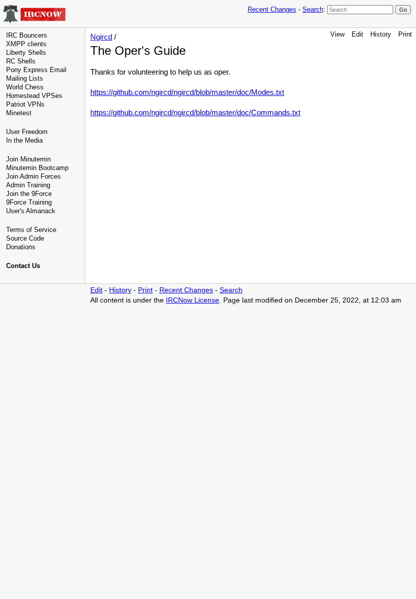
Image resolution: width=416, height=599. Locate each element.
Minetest (18, 113)
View (337, 34)
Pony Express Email (36, 70)
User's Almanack (30, 211)
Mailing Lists (24, 78)
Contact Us (23, 266)
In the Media (24, 140)
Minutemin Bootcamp (37, 168)
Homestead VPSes (34, 95)
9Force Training (29, 202)
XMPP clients (26, 44)
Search (312, 9)
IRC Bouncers (26, 35)
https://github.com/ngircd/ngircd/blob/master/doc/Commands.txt (195, 112)
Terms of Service (31, 230)
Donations (21, 247)
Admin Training (28, 185)
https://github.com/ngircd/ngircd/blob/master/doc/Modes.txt (187, 92)
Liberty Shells (26, 52)
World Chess (25, 87)
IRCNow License (192, 300)
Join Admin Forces (33, 176)
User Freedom (27, 132)
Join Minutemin (28, 159)
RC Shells (21, 61)
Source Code (25, 238)
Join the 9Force (29, 193)
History (380, 34)
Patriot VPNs (25, 104)
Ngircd (101, 36)
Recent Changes (272, 9)
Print (405, 34)
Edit (357, 34)
